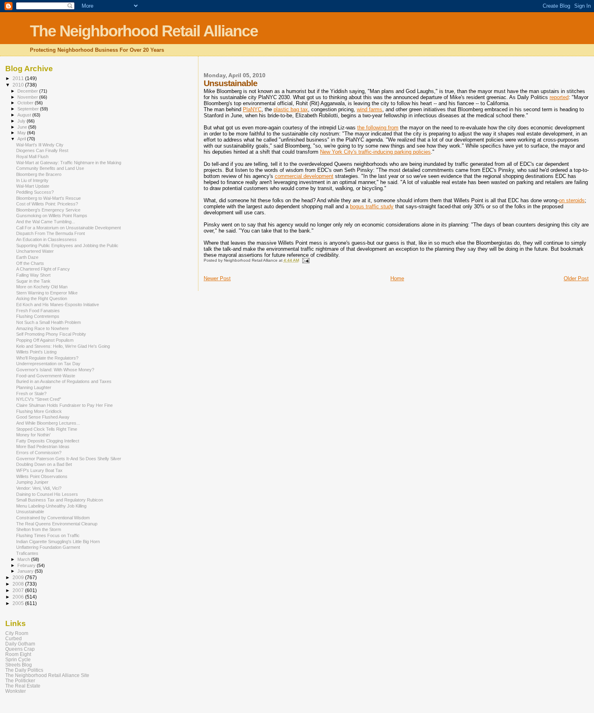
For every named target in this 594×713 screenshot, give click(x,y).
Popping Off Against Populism (45, 340)
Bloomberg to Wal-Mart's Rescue (48, 198)
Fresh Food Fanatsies (38, 310)
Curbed (13, 638)
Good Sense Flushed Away (43, 417)
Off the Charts (30, 263)
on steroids (572, 200)
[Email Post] (305, 260)
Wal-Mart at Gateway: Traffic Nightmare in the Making (68, 162)
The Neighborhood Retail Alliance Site (47, 675)
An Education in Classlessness (46, 239)
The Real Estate (22, 685)
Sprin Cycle (18, 659)
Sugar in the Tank (33, 281)
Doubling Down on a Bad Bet (44, 464)
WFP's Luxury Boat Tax (39, 470)
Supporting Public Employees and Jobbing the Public (67, 245)
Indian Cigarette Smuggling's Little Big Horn (58, 541)
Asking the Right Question (41, 298)
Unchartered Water (35, 251)
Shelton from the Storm (38, 529)
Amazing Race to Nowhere (42, 328)
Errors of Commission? (38, 452)
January (26, 571)
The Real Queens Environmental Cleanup (56, 523)
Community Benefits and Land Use (50, 168)
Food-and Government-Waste (45, 375)
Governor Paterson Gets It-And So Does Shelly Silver (68, 458)
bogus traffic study (372, 206)
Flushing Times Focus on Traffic (48, 535)
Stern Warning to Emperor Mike (47, 292)
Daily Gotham (20, 643)
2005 (19, 603)
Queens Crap (20, 649)
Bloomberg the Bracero (38, 174)
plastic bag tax (291, 109)
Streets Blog (18, 664)
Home (397, 278)
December (28, 91)
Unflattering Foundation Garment (48, 547)
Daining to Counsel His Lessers (47, 494)
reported (559, 97)
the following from (377, 128)
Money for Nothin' (33, 434)
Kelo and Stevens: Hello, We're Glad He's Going (63, 346)
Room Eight (18, 654)
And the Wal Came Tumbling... (45, 221)
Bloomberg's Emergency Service (48, 209)
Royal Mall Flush (32, 156)
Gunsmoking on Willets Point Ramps (51, 215)
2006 (19, 596)
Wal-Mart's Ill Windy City (39, 144)
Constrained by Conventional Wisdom (53, 517)
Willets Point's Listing (36, 351)
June (22, 127)
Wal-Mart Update (32, 186)
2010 (19, 84)
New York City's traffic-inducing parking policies (375, 152)
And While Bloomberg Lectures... (48, 423)
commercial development (304, 176)
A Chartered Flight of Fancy (43, 269)
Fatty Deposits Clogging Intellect (47, 440)
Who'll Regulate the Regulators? (47, 357)
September (28, 108)
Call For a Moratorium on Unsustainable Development (68, 227)
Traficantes (27, 553)
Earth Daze (27, 257)
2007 (19, 590)
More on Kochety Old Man (41, 286)
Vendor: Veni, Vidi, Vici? (38, 488)
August (24, 114)
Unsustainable (30, 511)
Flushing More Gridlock (39, 411)
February (27, 565)
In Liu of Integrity (32, 180)
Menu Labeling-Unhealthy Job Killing (51, 506)
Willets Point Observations (41, 476)
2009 (19, 577)
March (24, 559)
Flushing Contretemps (37, 316)
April (22, 138)
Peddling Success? (35, 192)
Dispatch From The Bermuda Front (50, 233)
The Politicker (20, 680)
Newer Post (217, 278)
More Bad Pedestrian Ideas (43, 446)
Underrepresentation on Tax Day (48, 363)
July (22, 120)
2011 (19, 78)
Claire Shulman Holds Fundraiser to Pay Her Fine (64, 405)
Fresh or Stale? (31, 393)
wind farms (369, 109)
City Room (16, 633)
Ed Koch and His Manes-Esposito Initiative (57, 304)
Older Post (576, 278)
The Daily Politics (24, 670)
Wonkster (15, 691)
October (26, 102)
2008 (19, 583)
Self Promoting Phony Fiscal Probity (51, 334)
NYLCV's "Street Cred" (38, 399)
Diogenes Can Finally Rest (42, 150)
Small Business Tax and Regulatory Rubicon (59, 499)
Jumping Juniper (32, 482)
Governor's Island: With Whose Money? (55, 369)
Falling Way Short (33, 275)
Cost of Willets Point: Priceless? (47, 203)
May (22, 132)
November (28, 97)
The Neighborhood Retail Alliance (144, 31)
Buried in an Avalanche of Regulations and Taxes (64, 381)
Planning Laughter (33, 387)
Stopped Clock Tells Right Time (46, 429)
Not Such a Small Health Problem (48, 322)
